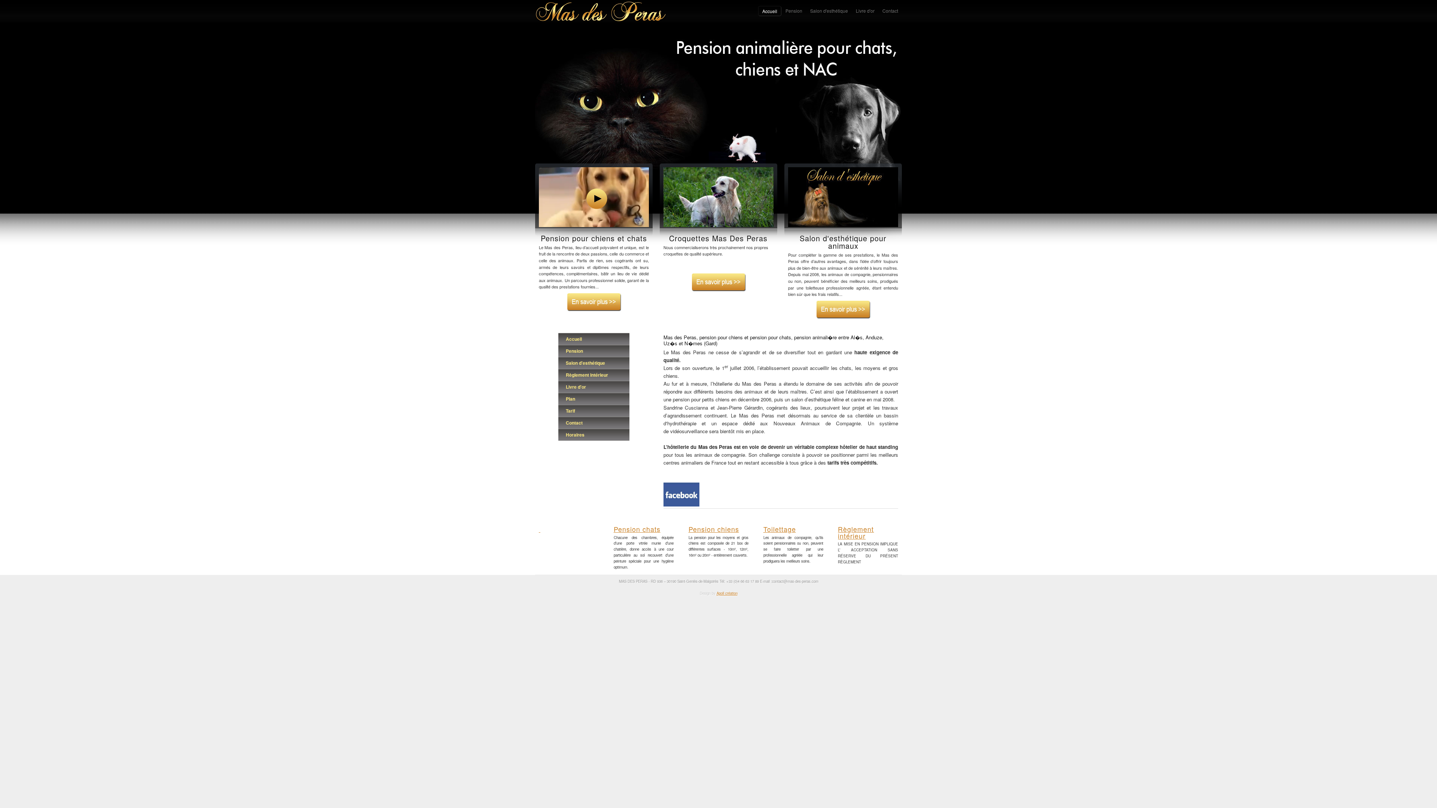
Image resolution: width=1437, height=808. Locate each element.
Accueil (574, 339)
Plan (570, 398)
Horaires (575, 434)
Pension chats (637, 529)
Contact (574, 422)
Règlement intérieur (587, 374)
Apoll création (727, 593)
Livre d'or (576, 386)
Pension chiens (714, 529)
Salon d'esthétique (585, 362)
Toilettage (779, 529)
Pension (574, 351)
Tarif (570, 410)
